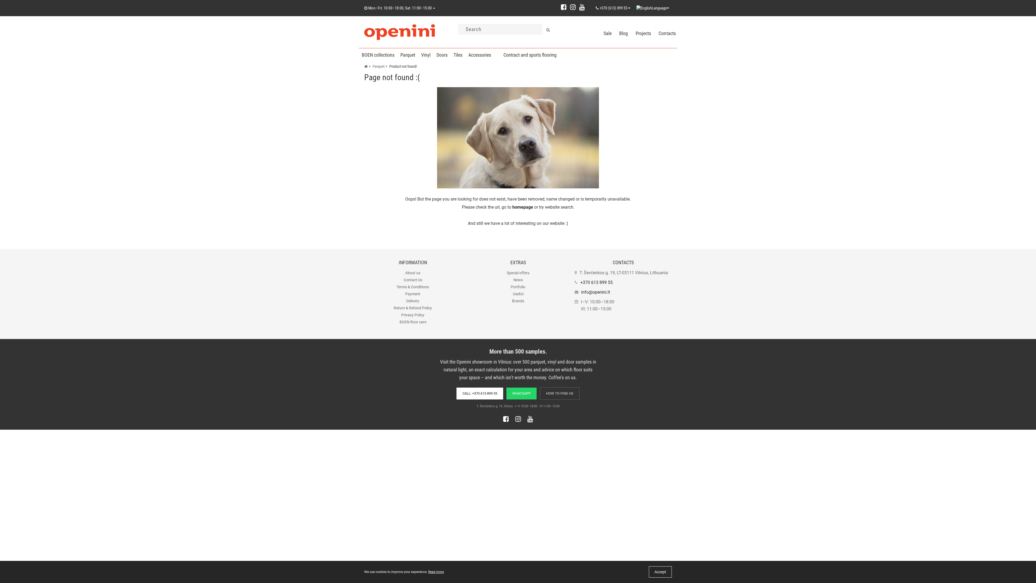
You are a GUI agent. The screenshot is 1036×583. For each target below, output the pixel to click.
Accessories (479, 55)
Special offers (518, 273)
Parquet (407, 55)
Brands (518, 301)
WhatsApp (521, 393)
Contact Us (413, 280)
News (518, 280)
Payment (412, 294)
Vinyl (426, 55)
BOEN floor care (413, 322)
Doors (442, 55)
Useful (518, 294)
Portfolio (518, 287)
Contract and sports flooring (530, 55)
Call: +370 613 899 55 (479, 393)
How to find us (559, 393)
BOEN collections (378, 55)
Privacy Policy (412, 315)
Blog (623, 33)
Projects (643, 33)
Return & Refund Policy (413, 308)
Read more (436, 572)
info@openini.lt (595, 292)
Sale (608, 33)
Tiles (458, 55)
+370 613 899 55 (596, 282)
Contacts (667, 33)
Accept (660, 572)
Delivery (412, 301)
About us (412, 273)
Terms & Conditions (413, 287)
